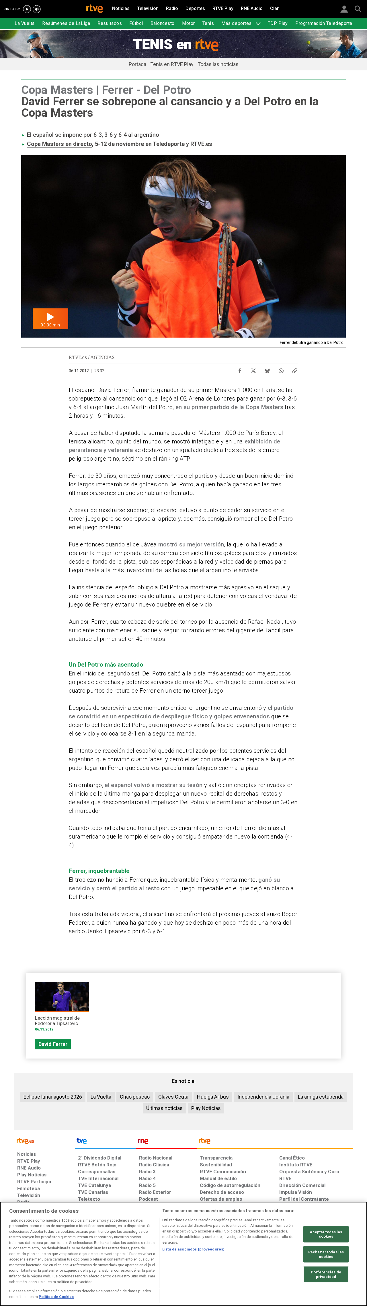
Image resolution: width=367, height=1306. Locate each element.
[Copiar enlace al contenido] (295, 369)
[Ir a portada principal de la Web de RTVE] (44, 1140)
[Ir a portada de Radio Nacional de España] (166, 1142)
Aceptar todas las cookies (326, 1234)
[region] (183, 1254)
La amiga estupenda (320, 1097)
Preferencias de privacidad (326, 1274)
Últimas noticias (164, 1108)
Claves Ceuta (173, 1097)
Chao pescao (135, 1097)
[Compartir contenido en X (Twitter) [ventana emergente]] (253, 369)
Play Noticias (206, 1108)
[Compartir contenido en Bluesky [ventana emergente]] (267, 369)
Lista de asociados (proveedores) (193, 1249)
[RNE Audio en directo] (36, 9)
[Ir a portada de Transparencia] (275, 1142)
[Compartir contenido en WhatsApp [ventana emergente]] (281, 369)
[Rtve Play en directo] (27, 9)
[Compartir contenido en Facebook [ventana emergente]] (240, 369)
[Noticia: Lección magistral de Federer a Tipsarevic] (62, 1008)
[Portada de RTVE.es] (94, 9)
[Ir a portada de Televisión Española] (105, 1142)
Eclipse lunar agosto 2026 (53, 1097)
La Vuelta (101, 1097)
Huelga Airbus (213, 1097)
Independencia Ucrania (263, 1097)
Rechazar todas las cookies (326, 1254)
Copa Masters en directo (59, 143)
